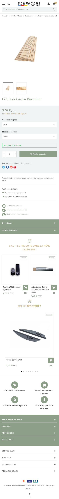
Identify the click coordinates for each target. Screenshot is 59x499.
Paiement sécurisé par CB (15, 405)
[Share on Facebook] (7, 167)
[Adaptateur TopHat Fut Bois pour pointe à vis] (44, 270)
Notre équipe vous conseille (44, 407)
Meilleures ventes (29, 306)
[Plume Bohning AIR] (29, 335)
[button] (21, 371)
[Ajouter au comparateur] (25, 293)
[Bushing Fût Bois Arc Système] (15, 270)
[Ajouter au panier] (25, 287)
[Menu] (4, 3)
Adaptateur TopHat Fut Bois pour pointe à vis (40, 289)
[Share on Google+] (11, 167)
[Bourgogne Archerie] (29, 3)
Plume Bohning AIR (14, 360)
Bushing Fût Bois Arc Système (11, 288)
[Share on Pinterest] (14, 167)
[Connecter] (48, 3)
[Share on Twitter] (3, 167)
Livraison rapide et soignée (44, 392)
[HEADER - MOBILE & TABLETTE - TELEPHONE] (9, 3)
